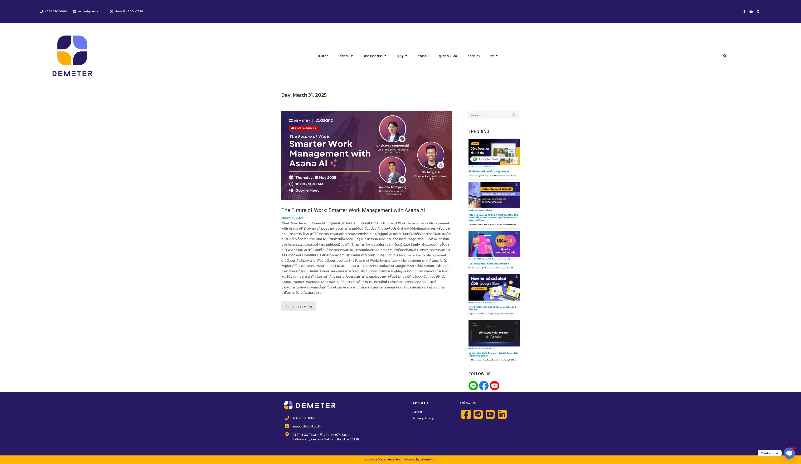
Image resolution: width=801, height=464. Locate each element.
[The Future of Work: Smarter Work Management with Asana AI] (366, 155)
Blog (400, 55)
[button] (725, 56)
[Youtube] (751, 12)
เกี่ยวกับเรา (346, 55)
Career (417, 411)
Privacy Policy (423, 418)
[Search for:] (494, 115)
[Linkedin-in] (502, 414)
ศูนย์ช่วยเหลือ (448, 55)
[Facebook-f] (744, 12)
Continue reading (298, 306)
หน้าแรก (323, 55)
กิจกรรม (423, 55)
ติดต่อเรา (473, 55)
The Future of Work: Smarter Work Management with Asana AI (353, 210)
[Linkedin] (758, 12)
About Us (420, 403)
